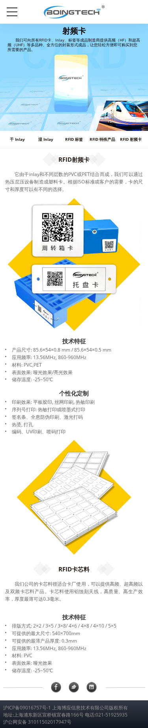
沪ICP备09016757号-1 (27, 707)
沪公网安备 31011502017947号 (37, 722)
